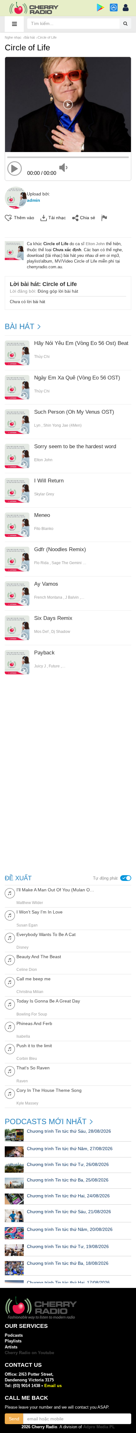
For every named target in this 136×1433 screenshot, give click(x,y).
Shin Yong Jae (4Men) (62, 425)
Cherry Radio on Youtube (29, 1352)
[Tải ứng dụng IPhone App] (114, 7)
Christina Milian (29, 992)
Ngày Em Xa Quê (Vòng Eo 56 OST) (77, 378)
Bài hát (29, 37)
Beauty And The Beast (38, 956)
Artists (11, 1347)
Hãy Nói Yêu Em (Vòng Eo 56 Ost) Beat (81, 343)
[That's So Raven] (10, 1070)
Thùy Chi (42, 356)
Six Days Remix (53, 618)
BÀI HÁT (19, 326)
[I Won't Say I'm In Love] (10, 914)
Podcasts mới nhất (46, 1122)
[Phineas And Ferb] (10, 1026)
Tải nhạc (57, 217)
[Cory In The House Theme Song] (10, 1093)
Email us (53, 1385)
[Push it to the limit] (10, 1048)
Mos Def (41, 631)
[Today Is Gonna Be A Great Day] (10, 1003)
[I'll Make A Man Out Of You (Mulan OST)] (10, 892)
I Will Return (49, 481)
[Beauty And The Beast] (10, 959)
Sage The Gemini (67, 563)
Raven (22, 1081)
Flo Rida (41, 563)
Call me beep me (33, 978)
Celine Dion (26, 969)
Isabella (23, 1036)
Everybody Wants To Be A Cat (46, 934)
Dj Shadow (60, 631)
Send (14, 1418)
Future (54, 666)
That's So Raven (33, 1067)
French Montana (48, 597)
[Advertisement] (68, 733)
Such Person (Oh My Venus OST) (74, 412)
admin (33, 200)
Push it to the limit (34, 1045)
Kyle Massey (27, 1103)
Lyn (37, 425)
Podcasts (14, 1335)
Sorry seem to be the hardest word (75, 446)
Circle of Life (47, 37)
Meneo (42, 515)
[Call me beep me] (10, 981)
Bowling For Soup (31, 1014)
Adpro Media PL (99, 1426)
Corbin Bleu (26, 1058)
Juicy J (40, 666)
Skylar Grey (44, 494)
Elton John (95, 244)
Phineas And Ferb (34, 1023)
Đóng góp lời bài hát (58, 291)
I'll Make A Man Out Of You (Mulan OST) (56, 889)
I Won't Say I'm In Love (39, 911)
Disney (22, 947)
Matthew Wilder (29, 903)
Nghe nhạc (13, 37)
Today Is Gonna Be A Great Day (48, 1000)
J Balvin (72, 597)
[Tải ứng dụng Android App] (101, 7)
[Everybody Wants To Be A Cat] (10, 937)
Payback (44, 653)
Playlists (13, 1341)
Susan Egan (27, 925)
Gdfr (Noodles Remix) (60, 549)
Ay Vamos (46, 584)
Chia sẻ (87, 217)
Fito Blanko (43, 528)
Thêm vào (24, 217)
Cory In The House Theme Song (49, 1090)
